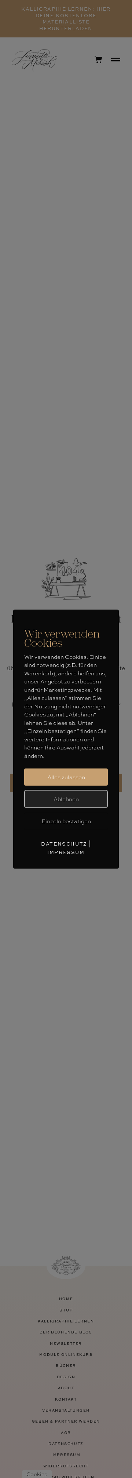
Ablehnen (66, 799)
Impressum (65, 852)
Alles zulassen (66, 777)
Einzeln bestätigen (66, 821)
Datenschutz (64, 843)
